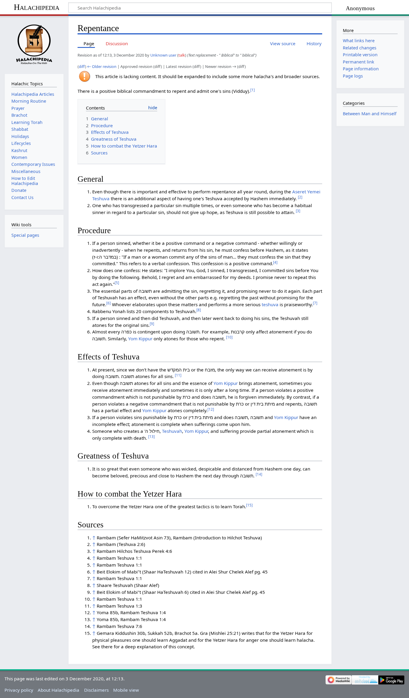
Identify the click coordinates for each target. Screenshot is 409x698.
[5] (117, 282)
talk (181, 55)
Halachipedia (36, 7)
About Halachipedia (58, 690)
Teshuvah (172, 431)
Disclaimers (96, 690)
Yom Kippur (140, 339)
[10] (229, 337)
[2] (300, 197)
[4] (275, 262)
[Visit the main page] (34, 44)
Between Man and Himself (369, 113)
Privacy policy (18, 690)
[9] (152, 323)
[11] (178, 375)
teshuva (270, 304)
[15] (249, 505)
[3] (298, 211)
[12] (210, 409)
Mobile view (126, 690)
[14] (259, 474)
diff (82, 66)
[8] (198, 310)
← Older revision (101, 66)
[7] (315, 303)
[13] (151, 436)
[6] (108, 303)
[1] (252, 90)
